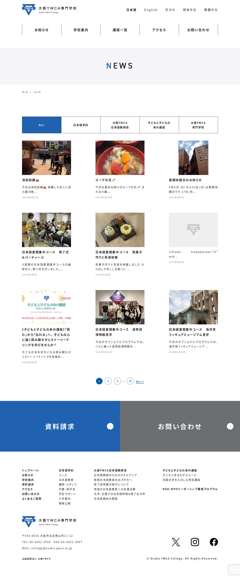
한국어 (170, 10)
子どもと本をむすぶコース (180, 475)
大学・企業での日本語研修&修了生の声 (119, 494)
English (151, 10)
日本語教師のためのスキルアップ (115, 475)
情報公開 (65, 503)
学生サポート (67, 494)
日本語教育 (66, 480)
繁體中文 (211, 10)
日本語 (131, 10)
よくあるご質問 (32, 498)
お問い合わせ (198, 29)
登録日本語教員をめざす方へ (113, 480)
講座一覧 (120, 29)
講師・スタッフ (68, 484)
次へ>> (140, 381)
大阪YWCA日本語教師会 (110, 470)
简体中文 (190, 10)
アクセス (159, 29)
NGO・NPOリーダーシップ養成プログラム (190, 489)
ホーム (25, 92)
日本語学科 (66, 470)
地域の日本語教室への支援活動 (115, 489)
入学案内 (65, 498)
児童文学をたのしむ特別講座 (182, 480)
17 (130, 381)
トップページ (30, 470)
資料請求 (60, 426)
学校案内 (80, 29)
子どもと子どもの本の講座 (180, 470)
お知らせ (42, 29)
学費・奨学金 (67, 489)
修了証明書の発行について (111, 484)
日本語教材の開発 (106, 498)
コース (63, 475)
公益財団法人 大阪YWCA (36, 558)
